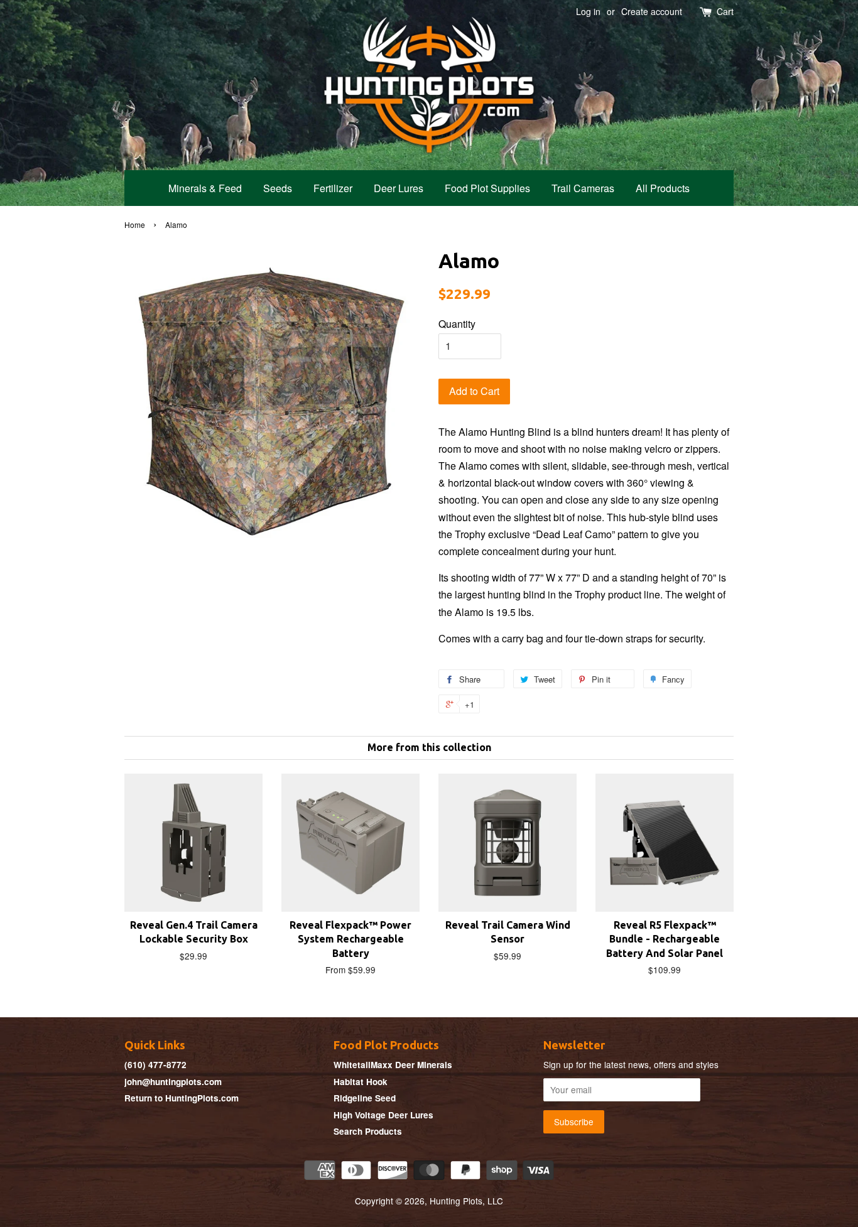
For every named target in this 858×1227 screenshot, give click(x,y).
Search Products (368, 1131)
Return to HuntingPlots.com (181, 1098)
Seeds (277, 188)
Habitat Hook (361, 1082)
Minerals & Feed (205, 188)
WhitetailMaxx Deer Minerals (393, 1065)
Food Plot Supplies (487, 188)
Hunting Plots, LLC (466, 1200)
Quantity (456, 323)
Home (134, 224)
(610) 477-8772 (155, 1065)
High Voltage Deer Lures (383, 1115)
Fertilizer (332, 188)
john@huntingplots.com (173, 1082)
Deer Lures (398, 188)
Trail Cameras (582, 188)
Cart (725, 11)
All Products (663, 188)
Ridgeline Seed (365, 1098)
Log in (588, 11)
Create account (651, 11)
